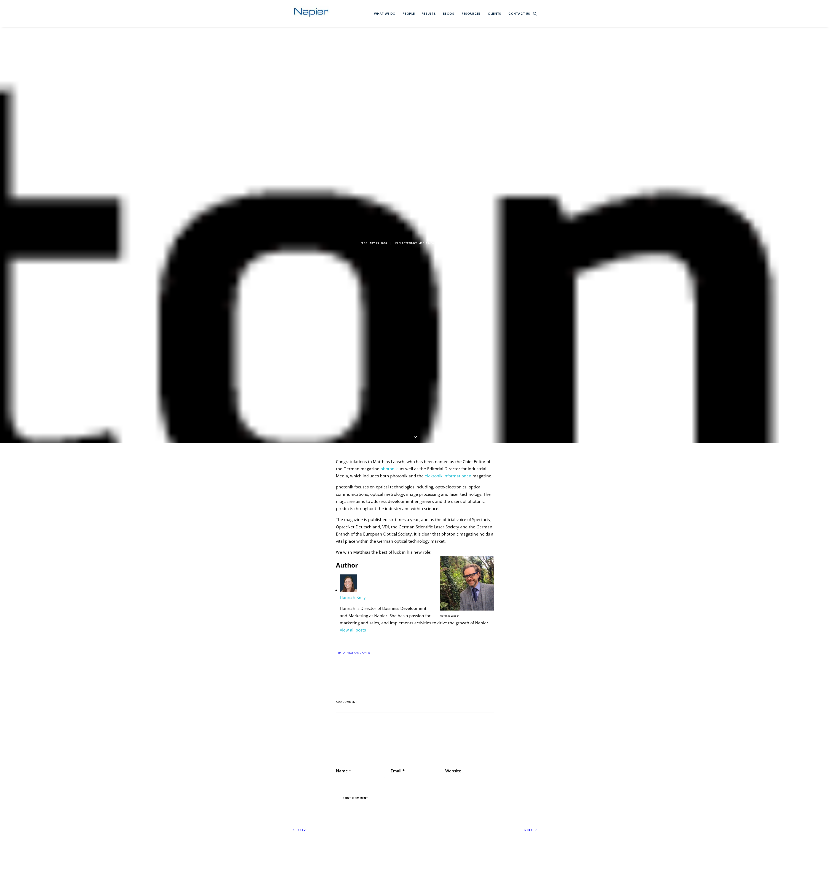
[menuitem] (385, 13)
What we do (385, 13)
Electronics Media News (417, 243)
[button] (535, 13)
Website (453, 771)
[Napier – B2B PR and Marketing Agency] (311, 13)
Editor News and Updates (354, 652)
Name (343, 771)
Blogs (448, 13)
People (409, 13)
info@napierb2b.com (516, 855)
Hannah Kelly (458, 243)
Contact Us (519, 13)
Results (429, 13)
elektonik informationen (448, 476)
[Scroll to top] (821, 875)
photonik (389, 469)
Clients (494, 13)
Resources (471, 13)
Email (398, 771)
